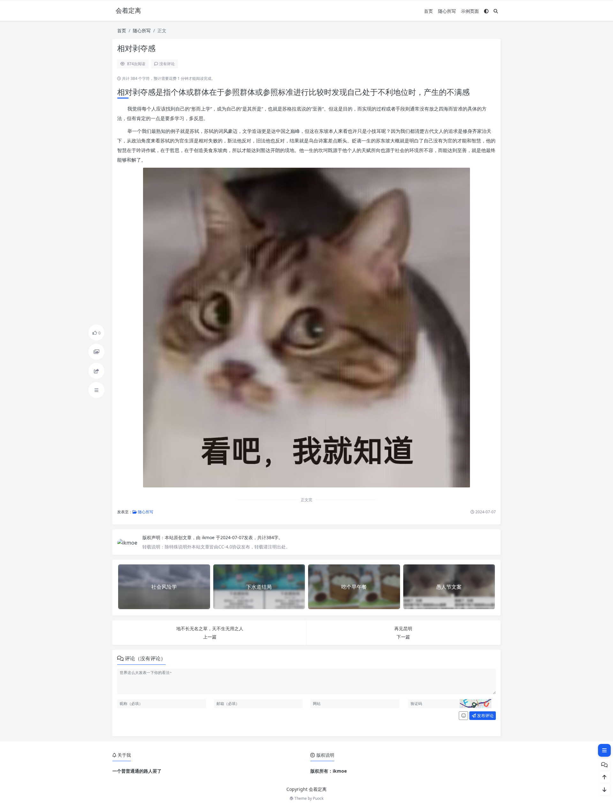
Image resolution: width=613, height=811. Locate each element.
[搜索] (496, 11)
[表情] (463, 715)
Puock (318, 798)
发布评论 (485, 715)
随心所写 (447, 11)
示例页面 (470, 11)
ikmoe (209, 537)
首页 (428, 11)
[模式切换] (486, 11)
